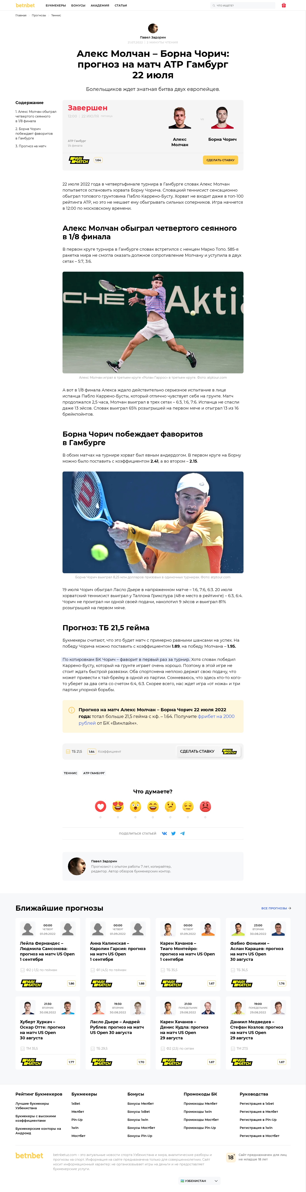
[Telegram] (182, 833)
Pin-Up (77, 1120)
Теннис (56, 15)
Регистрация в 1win (256, 1128)
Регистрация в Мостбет (259, 1136)
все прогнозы (274, 908)
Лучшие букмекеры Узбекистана (32, 1106)
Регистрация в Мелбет (259, 1112)
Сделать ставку (221, 160)
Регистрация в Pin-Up (258, 1120)
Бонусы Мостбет (141, 1128)
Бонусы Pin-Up (139, 1136)
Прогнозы (39, 15)
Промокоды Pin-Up (200, 1128)
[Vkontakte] (164, 833)
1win (75, 1128)
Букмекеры (56, 5)
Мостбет (78, 1136)
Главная (20, 15)
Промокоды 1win (198, 1112)
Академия (100, 5)
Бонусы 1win (137, 1120)
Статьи (121, 5)
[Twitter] (173, 833)
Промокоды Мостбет (201, 1120)
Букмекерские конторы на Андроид (38, 1131)
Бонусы (78, 5)
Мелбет (77, 1112)
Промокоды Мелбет (200, 1104)
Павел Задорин (153, 37)
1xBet (75, 1104)
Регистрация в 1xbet (257, 1104)
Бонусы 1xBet (138, 1112)
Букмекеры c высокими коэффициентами (35, 1118)
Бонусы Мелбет (140, 1104)
